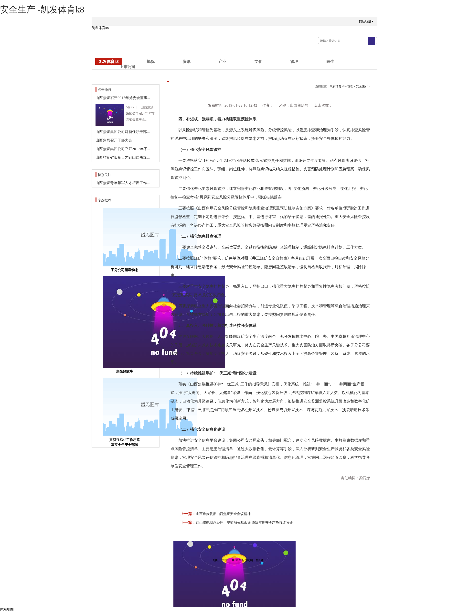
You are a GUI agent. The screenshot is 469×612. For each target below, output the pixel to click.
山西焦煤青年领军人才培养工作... (123, 183)
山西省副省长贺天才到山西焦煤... (123, 157)
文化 (258, 61)
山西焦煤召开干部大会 (114, 140)
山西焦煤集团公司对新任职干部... (123, 132)
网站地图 (7, 609)
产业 (222, 61)
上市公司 (127, 67)
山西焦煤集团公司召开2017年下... (123, 149)
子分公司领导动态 (124, 270)
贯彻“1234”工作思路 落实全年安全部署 (124, 442)
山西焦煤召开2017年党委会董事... (123, 98)
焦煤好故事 (124, 371)
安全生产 (362, 86)
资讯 (187, 61)
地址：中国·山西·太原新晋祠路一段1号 (238, 560)
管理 (294, 61)
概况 (151, 61)
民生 (330, 61)
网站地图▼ (366, 21)
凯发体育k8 (100, 28)
